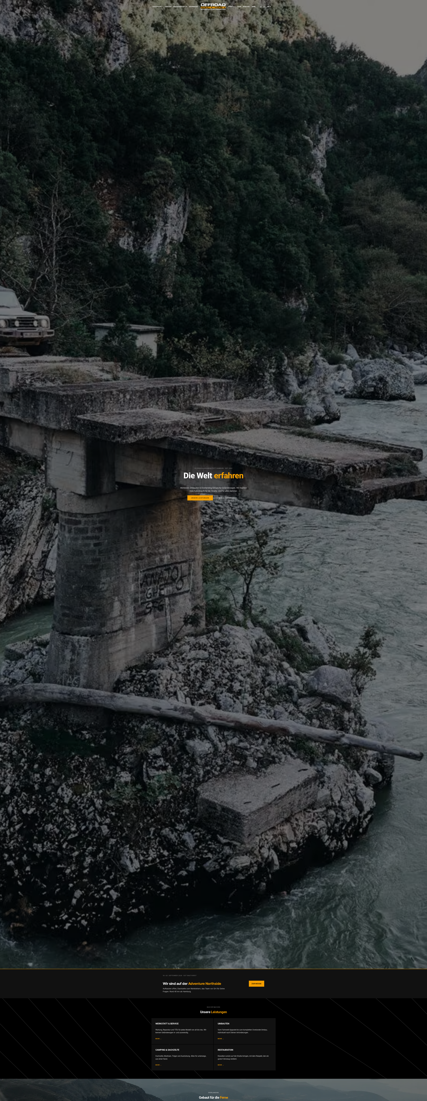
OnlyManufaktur (180, 6)
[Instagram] (261, 7)
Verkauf (168, 6)
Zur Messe (257, 984)
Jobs (254, 6)
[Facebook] (264, 7)
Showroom (193, 6)
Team (239, 6)
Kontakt (246, 6)
